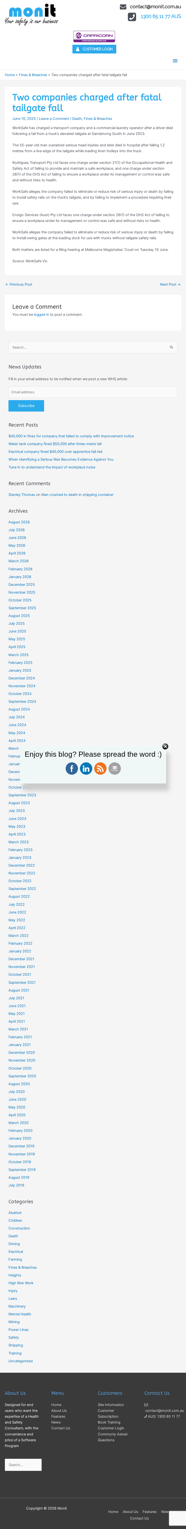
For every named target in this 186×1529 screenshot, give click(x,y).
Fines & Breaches (98, 118)
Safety (13, 1337)
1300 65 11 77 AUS (161, 16)
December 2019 (21, 1146)
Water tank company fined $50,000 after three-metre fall (54, 444)
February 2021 (20, 1037)
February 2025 (20, 662)
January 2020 (19, 1138)
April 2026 (16, 553)
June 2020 (17, 1099)
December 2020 (21, 1052)
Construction (19, 1228)
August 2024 (19, 709)
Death (77, 118)
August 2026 (19, 522)
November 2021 (21, 967)
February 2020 (20, 1130)
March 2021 (18, 1029)
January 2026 (19, 577)
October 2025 (19, 600)
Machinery (17, 1306)
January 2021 (19, 1045)
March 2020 (18, 1123)
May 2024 (16, 733)
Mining (14, 1322)
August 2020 (19, 1084)
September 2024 (22, 701)
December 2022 (21, 865)
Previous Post (18, 284)
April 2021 (16, 1021)
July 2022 (16, 904)
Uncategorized (20, 1361)
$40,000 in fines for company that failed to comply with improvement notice (71, 436)
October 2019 (19, 1162)
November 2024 (21, 686)
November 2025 (21, 592)
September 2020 (22, 1076)
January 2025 (19, 670)
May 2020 (16, 1107)
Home (56, 1405)
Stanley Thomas (21, 494)
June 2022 (17, 912)
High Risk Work (20, 1283)
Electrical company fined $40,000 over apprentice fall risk (55, 451)
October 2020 (19, 1068)
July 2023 (16, 810)
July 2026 (16, 530)
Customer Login (111, 1428)
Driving (14, 1244)
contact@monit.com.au (155, 6)
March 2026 (18, 561)
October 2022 (19, 881)
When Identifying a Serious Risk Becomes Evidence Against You (60, 459)
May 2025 (16, 639)
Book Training (109, 1422)
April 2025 (16, 647)
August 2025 (19, 616)
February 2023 (20, 850)
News (56, 1422)
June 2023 (17, 819)
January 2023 (19, 857)
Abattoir (15, 1213)
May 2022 (16, 920)
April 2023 (16, 834)
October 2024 (19, 694)
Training (15, 1353)
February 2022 (20, 943)
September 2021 (22, 982)
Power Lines (18, 1329)
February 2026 (20, 569)
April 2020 (16, 1115)
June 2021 (17, 1006)
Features (58, 1416)
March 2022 (18, 935)
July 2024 (16, 717)
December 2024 (21, 678)
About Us (59, 1410)
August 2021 (18, 990)
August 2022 (19, 896)
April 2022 (16, 928)
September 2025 (22, 608)
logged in (41, 314)
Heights (14, 1275)
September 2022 (22, 889)
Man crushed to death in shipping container (77, 494)
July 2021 (16, 998)
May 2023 (16, 826)
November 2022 (21, 873)
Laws (12, 1298)
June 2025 (17, 631)
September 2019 (22, 1170)
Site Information (111, 1405)
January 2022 (19, 951)
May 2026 (16, 545)
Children (15, 1220)
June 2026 (17, 538)
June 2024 (17, 725)
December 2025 (21, 584)
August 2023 (19, 803)
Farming (15, 1259)
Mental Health (19, 1314)
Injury (12, 1291)
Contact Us (60, 1428)
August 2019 (18, 1177)
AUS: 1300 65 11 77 (163, 1416)
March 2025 (18, 655)
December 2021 (21, 959)
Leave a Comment (54, 118)
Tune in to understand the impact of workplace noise (51, 467)
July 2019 (16, 1185)
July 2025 (16, 623)
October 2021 (19, 974)
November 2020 (21, 1060)
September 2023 (22, 795)
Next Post (170, 284)
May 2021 (16, 1013)
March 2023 (18, 842)
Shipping (15, 1345)
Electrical (15, 1251)
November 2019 (21, 1154)
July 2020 (16, 1092)
